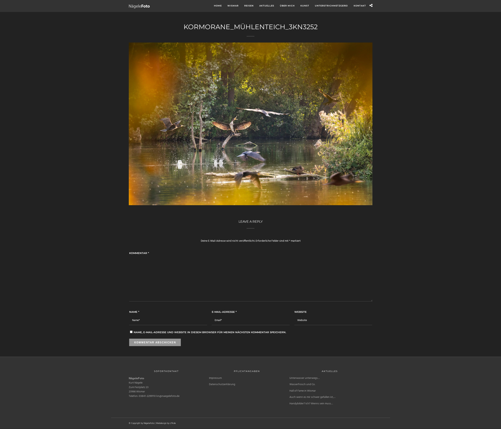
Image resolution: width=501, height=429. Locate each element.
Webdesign (161, 423)
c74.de (173, 423)
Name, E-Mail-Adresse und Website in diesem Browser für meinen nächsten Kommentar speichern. (210, 332)
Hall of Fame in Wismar (302, 391)
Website (300, 311)
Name (134, 311)
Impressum (215, 378)
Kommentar (139, 253)
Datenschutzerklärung (222, 384)
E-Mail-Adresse (224, 311)
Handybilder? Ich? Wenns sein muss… (311, 403)
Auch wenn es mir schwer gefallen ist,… (312, 397)
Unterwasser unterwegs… (304, 378)
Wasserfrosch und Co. (302, 384)
